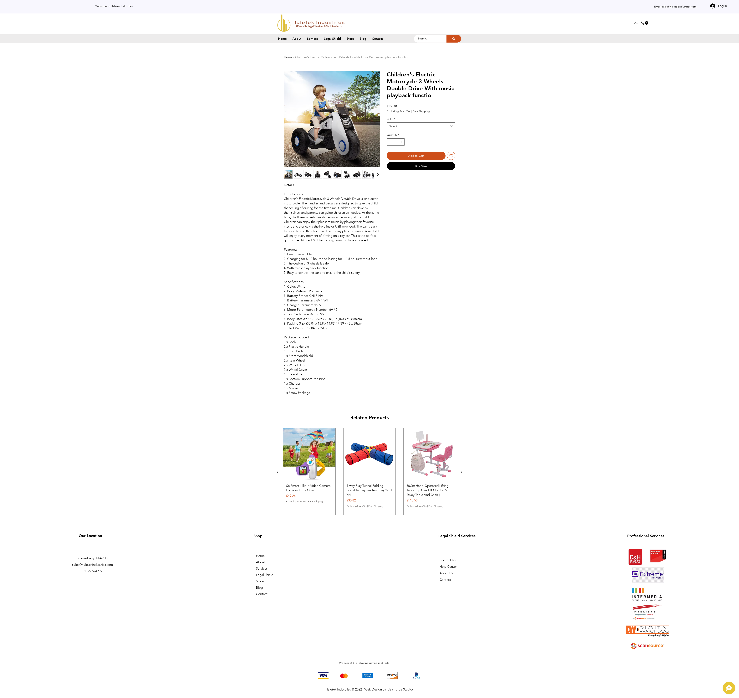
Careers (445, 580)
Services (262, 568)
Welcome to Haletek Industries (114, 6)
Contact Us (448, 560)
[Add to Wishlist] (451, 156)
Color (391, 119)
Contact (262, 594)
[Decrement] (389, 142)
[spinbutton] (395, 142)
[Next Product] (461, 472)
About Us (446, 573)
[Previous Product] (277, 472)
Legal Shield (264, 575)
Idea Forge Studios (400, 689)
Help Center (448, 566)
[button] (645, 23)
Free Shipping (421, 111)
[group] (369, 472)
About (260, 562)
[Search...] (453, 39)
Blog (259, 587)
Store (260, 581)
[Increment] (401, 142)
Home (288, 57)
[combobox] (421, 126)
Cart (637, 23)
